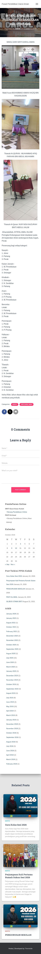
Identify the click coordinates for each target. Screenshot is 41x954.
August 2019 (10, 693)
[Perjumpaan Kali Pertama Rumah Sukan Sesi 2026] (20, 855)
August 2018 (10, 742)
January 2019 (11, 720)
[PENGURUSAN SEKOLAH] (20, 916)
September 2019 (12, 689)
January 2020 (11, 671)
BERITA (15, 404)
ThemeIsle (28, 948)
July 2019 (9, 698)
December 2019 (12, 675)
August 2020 (10, 653)
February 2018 (11, 764)
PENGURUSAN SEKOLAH (15, 589)
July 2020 (9, 658)
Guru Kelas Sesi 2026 (14, 576)
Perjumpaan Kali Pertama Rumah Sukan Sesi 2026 (19, 876)
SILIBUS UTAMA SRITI (14, 601)
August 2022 (10, 623)
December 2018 (12, 724)
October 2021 (11, 627)
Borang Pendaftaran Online (17, 512)
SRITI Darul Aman (26, 404)
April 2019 (10, 711)
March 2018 (10, 759)
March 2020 (10, 667)
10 (16, 548)
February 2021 (11, 631)
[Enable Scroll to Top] (36, 949)
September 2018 (12, 737)
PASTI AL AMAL (12, 597)
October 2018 (11, 733)
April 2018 (10, 755)
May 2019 (9, 706)
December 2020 (12, 636)
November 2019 (12, 680)
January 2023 (11, 618)
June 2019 (10, 702)
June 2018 (10, 750)
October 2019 (11, 684)
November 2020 (12, 640)
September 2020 (12, 649)
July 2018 (9, 746)
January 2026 (11, 614)
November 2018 (12, 728)
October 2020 (11, 645)
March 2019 (10, 715)
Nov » (13, 564)
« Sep (7, 564)
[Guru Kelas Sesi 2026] (20, 805)
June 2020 (10, 662)
